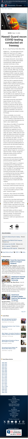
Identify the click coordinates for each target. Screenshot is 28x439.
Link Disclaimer (14, 401)
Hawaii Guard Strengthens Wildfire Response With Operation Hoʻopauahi (18, 297)
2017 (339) (4, 376)
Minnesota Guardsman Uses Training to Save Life (10, 326)
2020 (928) (4, 371)
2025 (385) (4, 364)
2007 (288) (4, 391)
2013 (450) (4, 382)
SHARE (11, 228)
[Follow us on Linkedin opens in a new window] (8, 422)
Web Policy (14, 402)
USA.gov (14, 416)
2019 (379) (4, 373)
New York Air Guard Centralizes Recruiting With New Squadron (9, 319)
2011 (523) (4, 385)
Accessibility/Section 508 (14, 410)
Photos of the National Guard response (13, 240)
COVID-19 (17, 252)
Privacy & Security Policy (14, 399)
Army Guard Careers (14, 413)
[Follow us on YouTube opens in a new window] (12, 422)
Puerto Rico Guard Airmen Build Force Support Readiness (17, 261)
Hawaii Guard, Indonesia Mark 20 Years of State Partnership (18, 278)
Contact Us (14, 412)
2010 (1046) (5, 386)
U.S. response (7, 246)
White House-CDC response (10, 248)
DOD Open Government (14, 405)
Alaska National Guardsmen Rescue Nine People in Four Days (10, 341)
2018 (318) (4, 374)
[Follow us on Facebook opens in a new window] (19, 422)
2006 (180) (4, 392)
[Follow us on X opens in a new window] (5, 422)
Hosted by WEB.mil (13, 428)
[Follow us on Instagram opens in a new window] (23, 422)
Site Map (14, 398)
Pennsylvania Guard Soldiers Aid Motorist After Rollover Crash (9, 348)
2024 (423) (4, 365)
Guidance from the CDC (9, 244)
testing (23, 252)
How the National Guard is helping (12, 236)
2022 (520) (4, 368)
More (23, 311)
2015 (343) (4, 379)
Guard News (4, 322)
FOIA (14, 407)
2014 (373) (4, 380)
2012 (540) (4, 383)
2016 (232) (4, 377)
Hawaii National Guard (7, 252)
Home (14, 396)
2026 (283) (4, 362)
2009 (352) (4, 388)
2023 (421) (4, 367)
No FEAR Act (14, 409)
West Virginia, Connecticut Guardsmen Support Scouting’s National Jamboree (11, 333)
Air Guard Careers (14, 415)
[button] (6, 2)
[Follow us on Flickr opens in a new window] (16, 422)
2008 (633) (4, 389)
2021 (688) (4, 370)
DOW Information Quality (14, 404)
